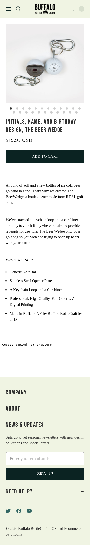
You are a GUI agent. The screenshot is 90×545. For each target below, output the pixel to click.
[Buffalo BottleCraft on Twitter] (11, 511)
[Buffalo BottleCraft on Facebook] (21, 511)
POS (53, 529)
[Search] (18, 9)
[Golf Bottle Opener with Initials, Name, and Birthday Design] (45, 63)
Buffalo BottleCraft (33, 529)
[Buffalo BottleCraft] (45, 9)
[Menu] (8, 9)
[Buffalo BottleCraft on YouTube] (32, 511)
